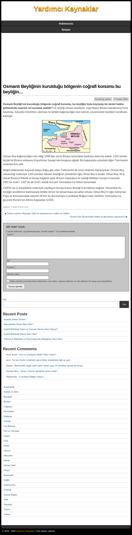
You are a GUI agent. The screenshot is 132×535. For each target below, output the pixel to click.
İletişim (66, 29)
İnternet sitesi (13, 274)
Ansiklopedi (9, 387)
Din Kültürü (9, 411)
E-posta (11, 267)
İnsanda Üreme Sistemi (15, 319)
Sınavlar (7, 490)
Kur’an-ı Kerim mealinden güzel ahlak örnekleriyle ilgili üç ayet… (42, 360)
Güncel (7, 450)
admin (108, 99)
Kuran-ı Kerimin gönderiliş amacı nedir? (39, 371)
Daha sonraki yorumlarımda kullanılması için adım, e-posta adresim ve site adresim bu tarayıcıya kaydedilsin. (61, 281)
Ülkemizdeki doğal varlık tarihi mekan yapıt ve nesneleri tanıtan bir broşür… (49, 365)
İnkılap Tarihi (10, 465)
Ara (4, 299)
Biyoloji (7, 401)
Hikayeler (8, 455)
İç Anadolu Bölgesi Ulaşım (31, 377)
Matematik (9, 475)
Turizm (7, 509)
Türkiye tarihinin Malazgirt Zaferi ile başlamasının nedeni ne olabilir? (38, 213)
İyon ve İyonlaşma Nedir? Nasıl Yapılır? (37, 354)
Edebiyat (8, 416)
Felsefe (7, 421)
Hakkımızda (66, 23)
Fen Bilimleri (9, 426)
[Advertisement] (66, 57)
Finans (7, 436)
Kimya (7, 470)
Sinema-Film (9, 485)
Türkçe (7, 514)
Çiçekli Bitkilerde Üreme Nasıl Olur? (20, 334)
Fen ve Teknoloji (11, 431)
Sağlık (7, 480)
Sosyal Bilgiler (10, 495)
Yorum (10, 234)
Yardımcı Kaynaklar (66, 9)
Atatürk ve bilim (11, 392)
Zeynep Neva (12, 371)
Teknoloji (8, 504)
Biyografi (8, 397)
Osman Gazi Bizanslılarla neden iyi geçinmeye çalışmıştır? (97, 216)
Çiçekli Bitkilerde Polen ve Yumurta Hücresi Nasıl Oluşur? (31, 329)
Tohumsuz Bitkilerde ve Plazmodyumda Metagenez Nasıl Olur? (33, 339)
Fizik (6, 441)
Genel (6, 446)
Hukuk (7, 460)
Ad (9, 260)
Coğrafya (8, 406)
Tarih (6, 499)
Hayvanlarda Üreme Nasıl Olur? (18, 324)
